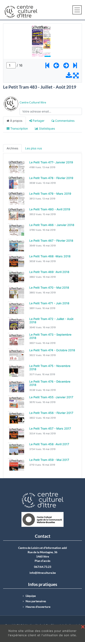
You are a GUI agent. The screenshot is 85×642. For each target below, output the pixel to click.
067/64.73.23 (42, 566)
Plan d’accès (42, 560)
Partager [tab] (38, 120)
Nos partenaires (36, 601)
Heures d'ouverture (38, 606)
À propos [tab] (15, 120)
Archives (12, 148)
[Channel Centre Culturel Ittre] (11, 103)
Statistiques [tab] (46, 128)
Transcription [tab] (18, 128)
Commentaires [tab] (64, 120)
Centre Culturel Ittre (33, 102)
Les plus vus (33, 148)
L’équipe (31, 595)
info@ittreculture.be (43, 572)
